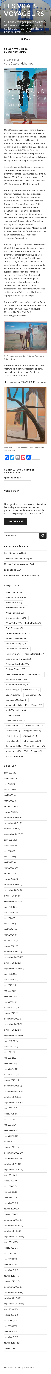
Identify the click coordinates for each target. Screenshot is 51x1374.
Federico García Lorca (18, 633)
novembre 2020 (11, 1158)
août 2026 (9, 773)
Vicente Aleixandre (34, 746)
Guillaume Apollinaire (17, 664)
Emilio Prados (33, 623)
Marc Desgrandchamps (18, 63)
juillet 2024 (9, 912)
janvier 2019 (10, 1281)
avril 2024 (8, 929)
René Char (12, 741)
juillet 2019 (9, 1248)
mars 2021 (9, 1136)
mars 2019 (9, 1270)
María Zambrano (14, 715)
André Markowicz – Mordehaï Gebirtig (21, 575)
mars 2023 (9, 1002)
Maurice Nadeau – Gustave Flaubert (20, 564)
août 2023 (9, 974)
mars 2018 (9, 1337)
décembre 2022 (11, 1019)
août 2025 (9, 840)
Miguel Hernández (16, 720)
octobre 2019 (10, 1231)
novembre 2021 (11, 1091)
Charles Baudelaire (16, 618)
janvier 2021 (9, 1147)
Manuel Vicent (14, 705)
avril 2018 (8, 1331)
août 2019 (9, 1242)
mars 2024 (9, 935)
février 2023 (10, 1007)
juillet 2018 (9, 1315)
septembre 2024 (12, 901)
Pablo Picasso (34, 725)
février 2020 (10, 1209)
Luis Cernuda (33, 695)
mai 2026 (8, 789)
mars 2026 (9, 801)
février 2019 (10, 1276)
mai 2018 (8, 1326)
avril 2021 (8, 1130)
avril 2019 (8, 1264)
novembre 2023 (11, 957)
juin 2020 (8, 1186)
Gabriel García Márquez (18, 659)
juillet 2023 (9, 979)
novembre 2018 (11, 1292)
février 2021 (9, 1141)
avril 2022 (8, 1063)
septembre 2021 (12, 1102)
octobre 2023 (10, 963)
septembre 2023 (12, 968)
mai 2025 (8, 857)
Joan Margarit (35, 674)
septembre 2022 (12, 1035)
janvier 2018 (10, 1348)
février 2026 (10, 806)
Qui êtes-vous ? (12, 477)
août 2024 (9, 907)
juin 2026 (8, 784)
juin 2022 (8, 1052)
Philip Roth (12, 736)
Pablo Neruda (14, 725)
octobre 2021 (10, 1097)
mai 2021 (8, 1125)
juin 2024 (8, 918)
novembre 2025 (11, 823)
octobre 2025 (10, 828)
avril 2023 (8, 996)
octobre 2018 (10, 1298)
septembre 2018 (12, 1304)
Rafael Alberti (29, 736)
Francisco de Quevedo (17, 649)
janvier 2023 (10, 1013)
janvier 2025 (10, 879)
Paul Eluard (13, 731)
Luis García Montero (16, 700)
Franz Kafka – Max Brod (15, 553)
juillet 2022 (9, 1046)
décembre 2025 (11, 817)
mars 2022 (9, 1069)
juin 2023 (8, 985)
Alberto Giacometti (16, 597)
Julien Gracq (12, 690)
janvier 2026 (10, 812)
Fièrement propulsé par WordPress (20, 1367)
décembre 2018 (11, 1287)
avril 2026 (8, 795)
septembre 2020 (12, 1169)
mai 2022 (8, 1058)
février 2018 (10, 1343)
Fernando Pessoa (16, 638)
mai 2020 (8, 1192)
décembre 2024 (11, 884)
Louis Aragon (14, 695)
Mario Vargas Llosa (16, 710)
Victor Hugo (13, 751)
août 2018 (9, 1309)
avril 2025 (8, 862)
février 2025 (10, 873)
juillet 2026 (9, 778)
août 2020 (9, 1175)
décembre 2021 (11, 1086)
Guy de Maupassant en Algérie (18, 558)
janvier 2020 (10, 1214)
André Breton (14, 602)
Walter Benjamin (33, 751)
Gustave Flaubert (16, 669)
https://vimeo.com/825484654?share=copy (25, 382)
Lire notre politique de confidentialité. (23, 513)
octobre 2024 (10, 896)
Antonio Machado (16, 608)
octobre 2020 (10, 1164)
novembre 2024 (11, 890)
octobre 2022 (10, 1030)
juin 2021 (8, 1119)
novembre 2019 (11, 1225)
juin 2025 (8, 851)
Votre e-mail (11, 491)
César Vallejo (14, 623)
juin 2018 (8, 1320)
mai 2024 (8, 923)
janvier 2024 (10, 946)
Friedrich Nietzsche (34, 654)
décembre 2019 (11, 1220)
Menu (27, 39)
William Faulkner (14, 756)
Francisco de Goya (16, 643)
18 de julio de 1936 (13, 570)
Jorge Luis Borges (16, 679)
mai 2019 (8, 1259)
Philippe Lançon (32, 731)
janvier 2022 (10, 1080)
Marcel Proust (33, 705)
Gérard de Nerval (15, 674)
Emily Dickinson (14, 628)
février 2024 (10, 940)
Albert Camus (14, 592)
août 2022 (9, 1041)
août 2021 (9, 1108)
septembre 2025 (12, 834)
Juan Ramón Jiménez (17, 684)
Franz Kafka (13, 654)
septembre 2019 (12, 1236)
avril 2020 (8, 1197)
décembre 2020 (11, 1153)
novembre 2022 (11, 1024)
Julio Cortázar (31, 690)
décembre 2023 (11, 951)
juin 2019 (8, 1253)
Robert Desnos (32, 741)
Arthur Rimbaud (15, 613)
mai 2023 (8, 991)
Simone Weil (13, 746)
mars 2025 (9, 868)
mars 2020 (9, 1203)
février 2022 (10, 1074)
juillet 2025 (9, 845)
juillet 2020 (9, 1181)
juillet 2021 (9, 1114)
